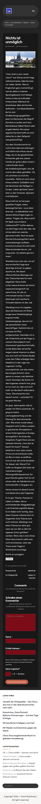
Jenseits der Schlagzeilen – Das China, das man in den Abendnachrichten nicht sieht (20, 704)
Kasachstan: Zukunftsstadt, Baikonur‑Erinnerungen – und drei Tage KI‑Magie (20, 715)
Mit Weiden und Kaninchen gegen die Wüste (20, 729)
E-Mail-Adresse (13, 648)
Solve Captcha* (13, 669)
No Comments (23, 46)
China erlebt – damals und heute (23, 752)
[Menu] (33, 10)
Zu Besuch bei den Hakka (24, 770)
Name (9, 637)
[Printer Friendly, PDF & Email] (9, 559)
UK (4, 752)
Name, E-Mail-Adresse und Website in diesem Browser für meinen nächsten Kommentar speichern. (20, 662)
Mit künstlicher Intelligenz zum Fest (19, 723)
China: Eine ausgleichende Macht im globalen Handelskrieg (19, 737)
